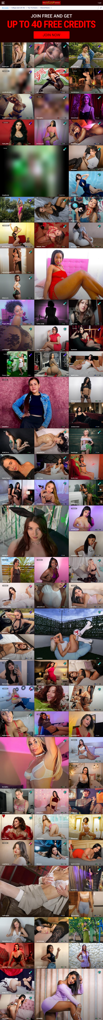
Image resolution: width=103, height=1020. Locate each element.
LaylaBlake (40, 658)
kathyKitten (5, 426)
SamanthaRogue (75, 143)
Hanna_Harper (6, 478)
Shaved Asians (45, 8)
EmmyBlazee (40, 504)
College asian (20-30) (18, 8)
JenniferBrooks (6, 92)
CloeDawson (74, 195)
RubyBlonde (5, 195)
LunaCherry (5, 864)
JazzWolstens (75, 92)
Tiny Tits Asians (33, 8)
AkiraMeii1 (5, 555)
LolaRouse (74, 812)
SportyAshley (75, 915)
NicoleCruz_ (74, 890)
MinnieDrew (40, 92)
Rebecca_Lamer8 (76, 401)
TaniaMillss (5, 504)
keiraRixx (39, 581)
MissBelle (5, 632)
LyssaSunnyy (40, 941)
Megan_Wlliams (6, 323)
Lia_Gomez (5, 1018)
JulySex (73, 941)
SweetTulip (5, 838)
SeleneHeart (74, 118)
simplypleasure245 (76, 555)
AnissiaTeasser (6, 272)
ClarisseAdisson (76, 581)
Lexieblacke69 (75, 735)
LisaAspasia (5, 915)
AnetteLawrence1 (42, 375)
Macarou (39, 864)
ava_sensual (40, 298)
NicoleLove (5, 658)
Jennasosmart (75, 426)
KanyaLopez (5, 66)
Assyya (73, 684)
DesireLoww (40, 143)
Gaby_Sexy (74, 323)
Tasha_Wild (5, 143)
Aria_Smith (5, 709)
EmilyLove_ (5, 992)
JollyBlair (39, 221)
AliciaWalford (74, 504)
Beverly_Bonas (75, 246)
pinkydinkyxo (6, 812)
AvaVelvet (74, 349)
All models (5, 8)
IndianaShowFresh (42, 967)
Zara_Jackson (41, 349)
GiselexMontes (75, 709)
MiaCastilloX (5, 684)
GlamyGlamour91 (7, 941)
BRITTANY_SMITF (42, 709)
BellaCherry (5, 452)
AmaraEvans (74, 838)
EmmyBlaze (40, 812)
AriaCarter (74, 169)
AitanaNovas (74, 761)
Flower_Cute (6, 375)
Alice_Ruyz (40, 478)
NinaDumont (74, 221)
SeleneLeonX (41, 735)
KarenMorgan (75, 66)
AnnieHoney (40, 66)
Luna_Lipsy (74, 787)
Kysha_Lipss (74, 478)
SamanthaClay (40, 452)
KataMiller (74, 607)
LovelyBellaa (5, 349)
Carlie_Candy (40, 323)
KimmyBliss (40, 118)
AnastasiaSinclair (7, 118)
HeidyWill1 (40, 1018)
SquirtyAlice (40, 838)
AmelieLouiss (75, 529)
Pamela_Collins (6, 607)
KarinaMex (5, 787)
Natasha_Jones (41, 246)
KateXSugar (74, 452)
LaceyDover (5, 221)
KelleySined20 (6, 735)
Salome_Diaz (6, 581)
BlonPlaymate (6, 246)
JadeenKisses (41, 607)
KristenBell (74, 967)
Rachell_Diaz (40, 684)
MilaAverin (5, 298)
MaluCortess (74, 375)
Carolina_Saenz (6, 967)
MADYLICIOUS (75, 864)
